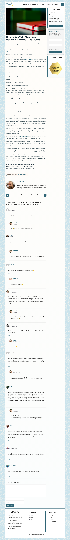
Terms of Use (53, 519)
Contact (32, 519)
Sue (10, 325)
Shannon (11, 291)
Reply (9, 218)
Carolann (11, 235)
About (31, 517)
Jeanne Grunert (12, 447)
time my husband (13, 102)
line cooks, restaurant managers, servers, (26, 136)
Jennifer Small (16, 223)
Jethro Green (21, 181)
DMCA (52, 517)
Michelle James (12, 465)
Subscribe (55, 52)
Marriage (25, 174)
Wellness (56, 4)
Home (31, 515)
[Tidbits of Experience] (10, 4)
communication (31, 155)
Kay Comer (11, 386)
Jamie (10, 425)
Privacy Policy (53, 521)
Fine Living (42, 4)
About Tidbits (55, 25)
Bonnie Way (11, 264)
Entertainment (33, 4)
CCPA (52, 515)
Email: (50, 42)
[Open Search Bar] (62, 4)
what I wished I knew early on (30, 59)
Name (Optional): (52, 38)
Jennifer (14, 340)
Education (25, 4)
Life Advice (49, 4)
